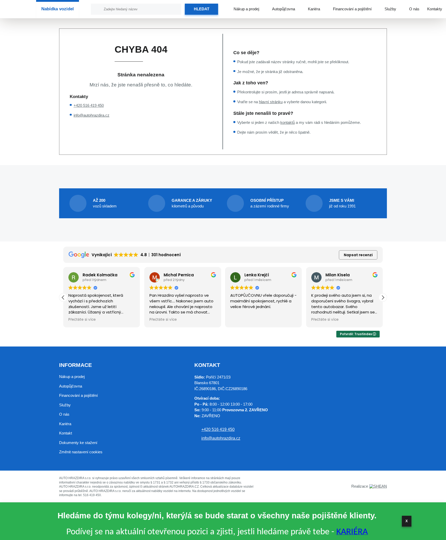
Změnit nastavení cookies (80, 452)
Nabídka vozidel (57, 8)
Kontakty (434, 9)
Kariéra (314, 9)
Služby (390, 9)
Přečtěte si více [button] (82, 319)
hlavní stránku (271, 102)
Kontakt (65, 433)
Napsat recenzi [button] (358, 254)
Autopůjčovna (283, 9)
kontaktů (287, 122)
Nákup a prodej (246, 9)
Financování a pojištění (352, 9)
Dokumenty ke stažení (78, 442)
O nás (414, 9)
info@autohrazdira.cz (91, 115)
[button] (383, 297)
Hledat (201, 9)
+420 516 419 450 (89, 105)
